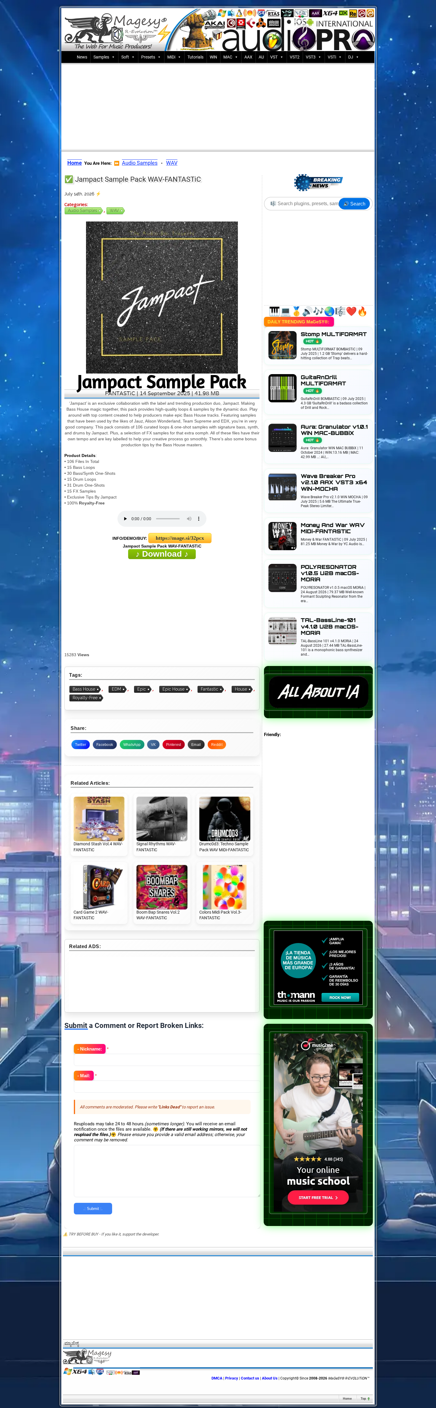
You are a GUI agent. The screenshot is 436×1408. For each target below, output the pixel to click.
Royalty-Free (85, 697)
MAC (227, 57)
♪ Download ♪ (162, 554)
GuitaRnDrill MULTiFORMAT (323, 383)
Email (196, 745)
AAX (248, 57)
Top (363, 1399)
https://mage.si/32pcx (180, 538)
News (82, 57)
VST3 (311, 57)
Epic (141, 689)
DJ (350, 57)
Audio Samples (139, 163)
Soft (125, 57)
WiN (213, 57)
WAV (171, 163)
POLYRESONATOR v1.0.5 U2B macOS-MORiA (330, 573)
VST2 (295, 57)
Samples (101, 57)
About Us (270, 1378)
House (241, 689)
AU (261, 57)
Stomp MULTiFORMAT (334, 337)
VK (153, 745)
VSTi (332, 57)
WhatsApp (132, 745)
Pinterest (173, 745)
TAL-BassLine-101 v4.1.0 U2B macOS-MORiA (329, 626)
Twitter (80, 745)
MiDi (171, 57)
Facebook (104, 745)
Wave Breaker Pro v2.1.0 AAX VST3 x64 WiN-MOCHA (334, 482)
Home (347, 1399)
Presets (148, 57)
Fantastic (209, 689)
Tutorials (195, 57)
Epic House (173, 689)
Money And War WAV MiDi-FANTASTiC (333, 528)
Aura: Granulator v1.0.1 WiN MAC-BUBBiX (334, 433)
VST (274, 57)
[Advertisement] (217, 106)
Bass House (84, 689)
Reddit (216, 745)
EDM (116, 689)
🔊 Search (354, 203)
